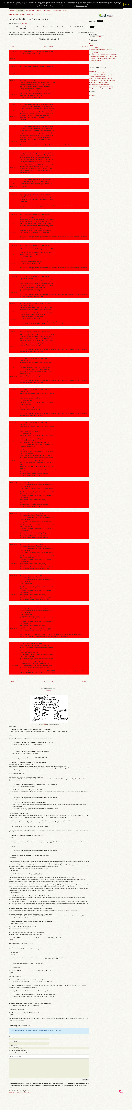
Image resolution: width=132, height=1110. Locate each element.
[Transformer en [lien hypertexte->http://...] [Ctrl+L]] (15, 1056)
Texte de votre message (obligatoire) (17, 1050)
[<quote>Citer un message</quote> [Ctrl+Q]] (17, 1056)
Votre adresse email (13, 1041)
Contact (65, 10)
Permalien (48, 690)
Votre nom (11, 1037)
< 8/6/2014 (12, 46)
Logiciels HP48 (94, 53)
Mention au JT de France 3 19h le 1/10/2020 (99, 73)
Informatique (92, 95)
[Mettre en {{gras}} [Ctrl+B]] (10, 1056)
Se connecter (18, 1092)
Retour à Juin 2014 (48, 46)
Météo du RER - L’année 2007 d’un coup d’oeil (100, 78)
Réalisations (20, 10)
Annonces (38, 10)
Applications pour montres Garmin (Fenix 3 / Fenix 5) (104, 58)
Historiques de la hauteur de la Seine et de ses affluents (104, 56)
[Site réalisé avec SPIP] (121, 1092)
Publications (92, 43)
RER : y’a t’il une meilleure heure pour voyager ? (101, 86)
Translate (100, 36)
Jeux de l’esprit (94, 47)
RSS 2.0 (29, 1092)
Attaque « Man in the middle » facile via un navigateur (104, 54)
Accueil (10, 14)
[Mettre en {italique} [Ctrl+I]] (12, 1056)
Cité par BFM (92, 71)
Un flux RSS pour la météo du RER (97, 76)
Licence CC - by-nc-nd (94, 97)
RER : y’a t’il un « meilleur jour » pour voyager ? (101, 88)
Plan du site (11, 1092)
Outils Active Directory (96, 60)
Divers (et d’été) (30, 10)
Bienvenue (12, 10)
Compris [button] (126, 4)
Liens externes (47, 10)
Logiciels (22, 14)
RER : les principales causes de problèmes (99, 84)
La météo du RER (29, 14)
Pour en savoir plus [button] (81, 6)
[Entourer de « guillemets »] (20, 1056)
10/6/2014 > (85, 46)
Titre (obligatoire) (13, 1045)
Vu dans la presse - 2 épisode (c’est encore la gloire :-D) (102, 80)
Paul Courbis (24, 23)
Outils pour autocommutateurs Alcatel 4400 (101, 49)
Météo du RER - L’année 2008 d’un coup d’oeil (100, 75)
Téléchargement (57, 10)
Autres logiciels (94, 62)
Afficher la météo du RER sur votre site (98, 82)
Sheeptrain (43, 724)
